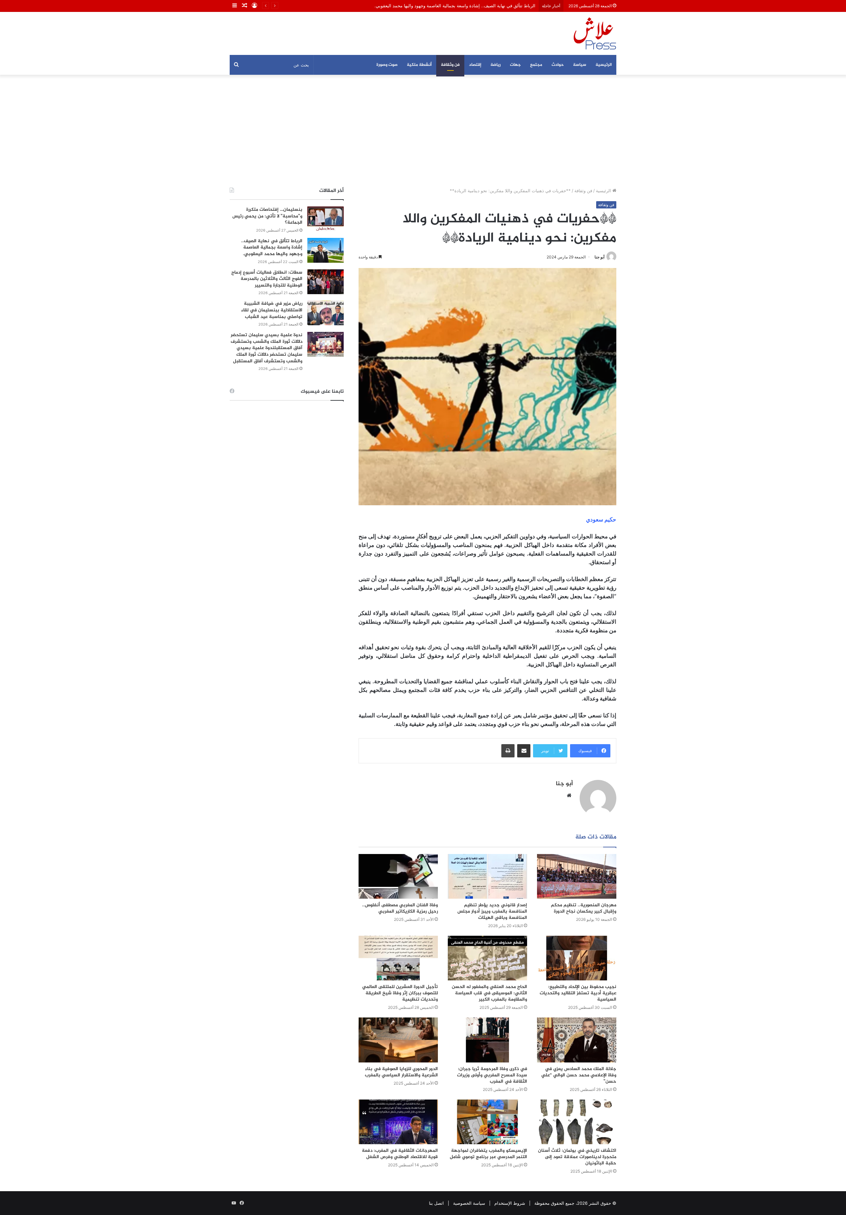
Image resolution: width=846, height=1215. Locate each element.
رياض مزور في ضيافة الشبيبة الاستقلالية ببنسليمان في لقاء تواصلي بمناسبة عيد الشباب (271, 310)
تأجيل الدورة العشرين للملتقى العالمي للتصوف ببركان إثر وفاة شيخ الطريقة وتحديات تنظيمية (400, 993)
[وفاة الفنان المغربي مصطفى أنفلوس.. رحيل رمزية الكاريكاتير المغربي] (398, 876)
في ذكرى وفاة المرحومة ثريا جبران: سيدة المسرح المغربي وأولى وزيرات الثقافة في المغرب (492, 1075)
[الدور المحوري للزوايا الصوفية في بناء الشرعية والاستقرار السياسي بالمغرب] (398, 1039)
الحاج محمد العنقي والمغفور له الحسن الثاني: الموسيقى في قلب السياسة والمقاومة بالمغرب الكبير (489, 993)
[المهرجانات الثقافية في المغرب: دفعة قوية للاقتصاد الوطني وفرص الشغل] (398, 1122)
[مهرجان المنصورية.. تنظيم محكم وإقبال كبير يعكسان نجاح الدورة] (576, 876)
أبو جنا (599, 256)
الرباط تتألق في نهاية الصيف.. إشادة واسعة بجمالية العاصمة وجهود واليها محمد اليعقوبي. (271, 247)
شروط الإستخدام (509, 1203)
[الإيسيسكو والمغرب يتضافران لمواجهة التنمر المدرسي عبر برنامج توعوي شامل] (487, 1122)
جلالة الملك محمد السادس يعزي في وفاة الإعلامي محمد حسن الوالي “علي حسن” (578, 1075)
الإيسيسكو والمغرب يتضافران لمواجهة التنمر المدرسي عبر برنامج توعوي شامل (488, 1154)
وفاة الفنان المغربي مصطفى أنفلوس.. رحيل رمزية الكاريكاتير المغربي (400, 908)
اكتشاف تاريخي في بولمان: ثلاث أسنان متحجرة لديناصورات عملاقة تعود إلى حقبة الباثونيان (577, 1157)
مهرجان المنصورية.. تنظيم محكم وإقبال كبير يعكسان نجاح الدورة (583, 908)
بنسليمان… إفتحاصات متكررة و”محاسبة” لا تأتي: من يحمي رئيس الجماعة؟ (267, 216)
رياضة (495, 64)
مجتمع (536, 64)
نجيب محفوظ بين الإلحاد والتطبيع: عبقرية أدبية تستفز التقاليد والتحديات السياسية (578, 993)
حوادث (558, 64)
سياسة (579, 64)
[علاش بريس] (594, 33)
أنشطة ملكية (419, 64)
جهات (515, 64)
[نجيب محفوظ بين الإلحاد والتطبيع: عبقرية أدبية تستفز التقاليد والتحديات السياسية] (576, 958)
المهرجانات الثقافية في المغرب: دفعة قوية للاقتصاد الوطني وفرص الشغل (400, 1154)
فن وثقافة (450, 64)
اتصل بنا (436, 1203)
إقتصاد (475, 64)
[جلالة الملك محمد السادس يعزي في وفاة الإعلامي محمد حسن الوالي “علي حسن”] (576, 1039)
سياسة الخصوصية (469, 1203)
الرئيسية (604, 64)
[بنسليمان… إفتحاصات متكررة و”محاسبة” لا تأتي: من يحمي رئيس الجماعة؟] (325, 218)
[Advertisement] (423, 131)
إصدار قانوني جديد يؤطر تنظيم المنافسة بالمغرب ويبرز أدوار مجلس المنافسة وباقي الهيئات (492, 911)
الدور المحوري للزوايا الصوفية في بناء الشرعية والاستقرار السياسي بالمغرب (401, 1072)
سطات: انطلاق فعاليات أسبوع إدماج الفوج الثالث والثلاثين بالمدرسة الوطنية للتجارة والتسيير (266, 279)
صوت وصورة (387, 64)
